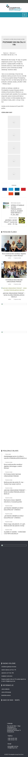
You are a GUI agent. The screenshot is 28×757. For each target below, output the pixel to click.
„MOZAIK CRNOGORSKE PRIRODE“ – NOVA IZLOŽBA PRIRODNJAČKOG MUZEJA (14, 295)
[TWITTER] (11, 189)
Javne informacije (6, 692)
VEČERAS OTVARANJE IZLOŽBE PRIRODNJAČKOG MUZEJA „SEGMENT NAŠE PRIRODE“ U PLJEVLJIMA (17, 209)
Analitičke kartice (6, 695)
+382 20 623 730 (12, 740)
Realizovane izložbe (19, 39)
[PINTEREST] (23, 189)
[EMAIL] (17, 193)
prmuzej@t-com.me (13, 746)
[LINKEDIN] (17, 189)
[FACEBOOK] (4, 189)
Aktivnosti (6, 39)
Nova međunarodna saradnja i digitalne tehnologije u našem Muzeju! (13, 466)
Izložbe (11, 39)
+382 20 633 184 (12, 738)
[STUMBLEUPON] (11, 193)
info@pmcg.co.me (12, 748)
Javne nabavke (5, 689)
